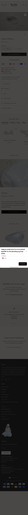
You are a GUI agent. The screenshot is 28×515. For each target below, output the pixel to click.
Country (3, 256)
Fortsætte (22, 264)
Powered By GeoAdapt (14, 267)
